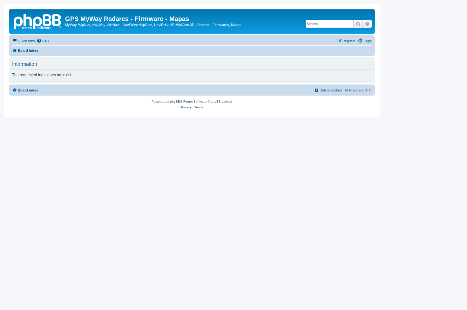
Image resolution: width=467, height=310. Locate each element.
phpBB (175, 101)
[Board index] (37, 20)
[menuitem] (43, 41)
